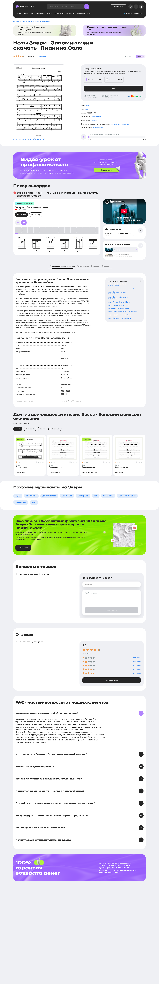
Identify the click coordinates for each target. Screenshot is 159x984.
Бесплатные (81, 13)
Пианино (18, 13)
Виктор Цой (83, 496)
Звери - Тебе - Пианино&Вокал (118, 308)
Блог (89, 13)
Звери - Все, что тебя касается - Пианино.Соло (118, 298)
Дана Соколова (49, 496)
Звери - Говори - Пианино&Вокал (119, 302)
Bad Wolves (67, 496)
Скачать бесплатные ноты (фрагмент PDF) (30, 139)
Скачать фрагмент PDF (30, 457)
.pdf (110, 79)
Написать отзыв (111, 680)
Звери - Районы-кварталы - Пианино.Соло (122, 289)
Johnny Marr (20, 502)
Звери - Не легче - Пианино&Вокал (119, 315)
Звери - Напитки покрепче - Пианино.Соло (122, 312)
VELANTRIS (108, 496)
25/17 (17, 496)
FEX (95, 496)
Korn (34, 502)
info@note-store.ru (139, 13)
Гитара (26, 13)
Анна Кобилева (97, 128)
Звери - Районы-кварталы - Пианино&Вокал (117, 285)
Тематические (59, 13)
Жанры (49, 13)
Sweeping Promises (127, 496)
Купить (113, 88)
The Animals (31, 496)
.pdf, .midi (91, 79)
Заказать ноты (118, 7)
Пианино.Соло (96, 117)
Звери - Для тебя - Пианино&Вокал (119, 318)
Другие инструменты (37, 13)
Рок (86, 109)
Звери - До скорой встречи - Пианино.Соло (117, 293)
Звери (88, 105)
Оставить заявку (106, 170)
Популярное (70, 13)
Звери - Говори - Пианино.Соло (118, 305)
